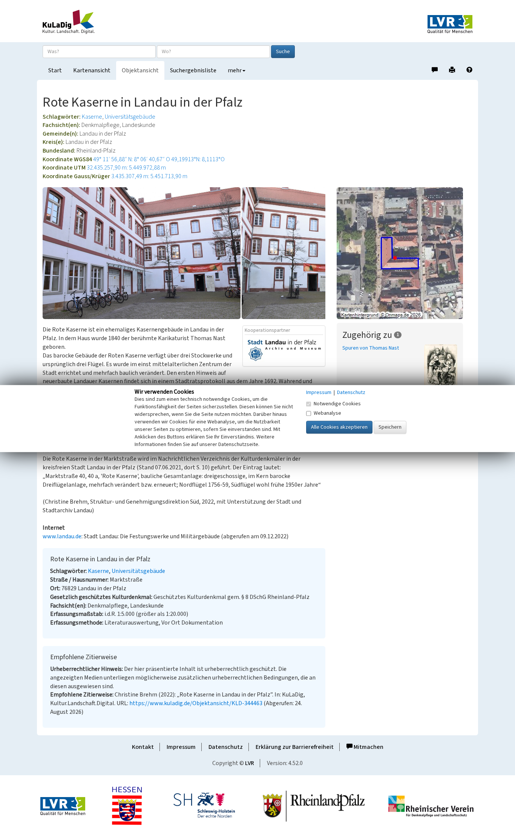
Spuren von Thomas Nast (370, 348)
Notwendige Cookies (337, 404)
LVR (249, 763)
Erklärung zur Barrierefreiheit (295, 747)
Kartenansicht (91, 70)
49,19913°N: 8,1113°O (198, 159)
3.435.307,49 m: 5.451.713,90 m (149, 176)
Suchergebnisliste (193, 70)
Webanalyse (327, 413)
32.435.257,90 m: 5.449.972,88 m (126, 167)
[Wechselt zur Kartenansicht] (404, 253)
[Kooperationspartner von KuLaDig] (284, 350)
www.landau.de (62, 536)
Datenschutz (225, 747)
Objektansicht (140, 70)
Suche (283, 51)
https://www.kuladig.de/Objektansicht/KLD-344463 (195, 703)
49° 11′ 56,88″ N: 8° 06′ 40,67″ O (131, 159)
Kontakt (143, 747)
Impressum (181, 747)
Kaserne (92, 117)
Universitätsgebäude (130, 117)
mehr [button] (235, 70)
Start (55, 70)
